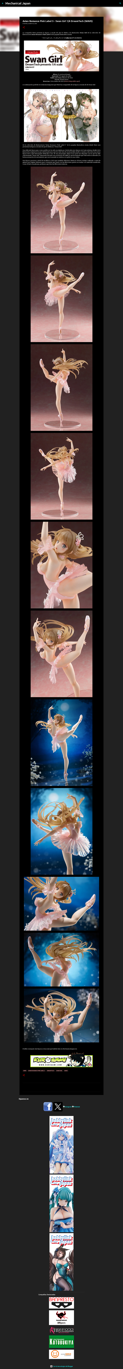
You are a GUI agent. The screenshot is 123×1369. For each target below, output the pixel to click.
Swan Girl (59, 1070)
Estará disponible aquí (71, 81)
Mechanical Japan (17, 3)
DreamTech (50, 1070)
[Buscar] (120, 3)
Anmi (24, 1070)
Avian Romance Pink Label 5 (36, 1070)
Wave (66, 1070)
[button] (24, 27)
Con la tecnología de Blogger (62, 1366)
